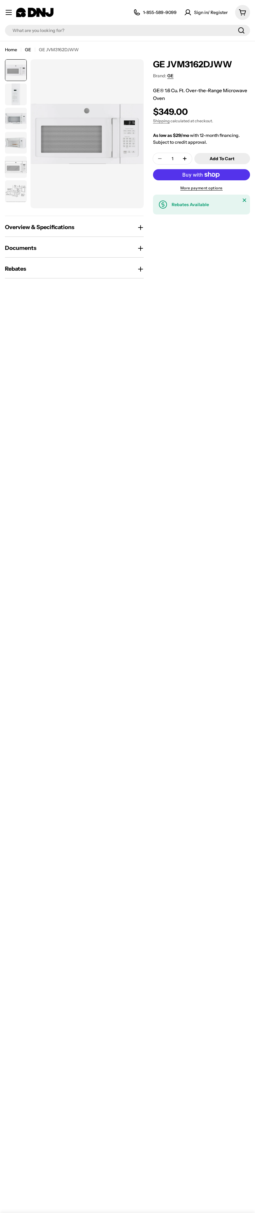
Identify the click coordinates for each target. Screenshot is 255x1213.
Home (11, 49)
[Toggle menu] (8, 12)
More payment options (201, 188)
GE (28, 49)
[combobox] (127, 30)
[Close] (244, 200)
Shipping (161, 121)
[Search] (241, 30)
